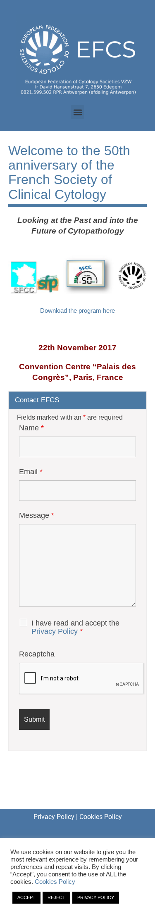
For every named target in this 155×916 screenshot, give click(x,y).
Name (31, 428)
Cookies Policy (100, 817)
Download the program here (77, 310)
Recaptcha (37, 654)
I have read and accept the (75, 627)
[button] (77, 112)
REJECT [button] (56, 897)
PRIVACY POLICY (95, 897)
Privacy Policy (54, 631)
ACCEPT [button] (26, 897)
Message (36, 515)
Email (31, 471)
